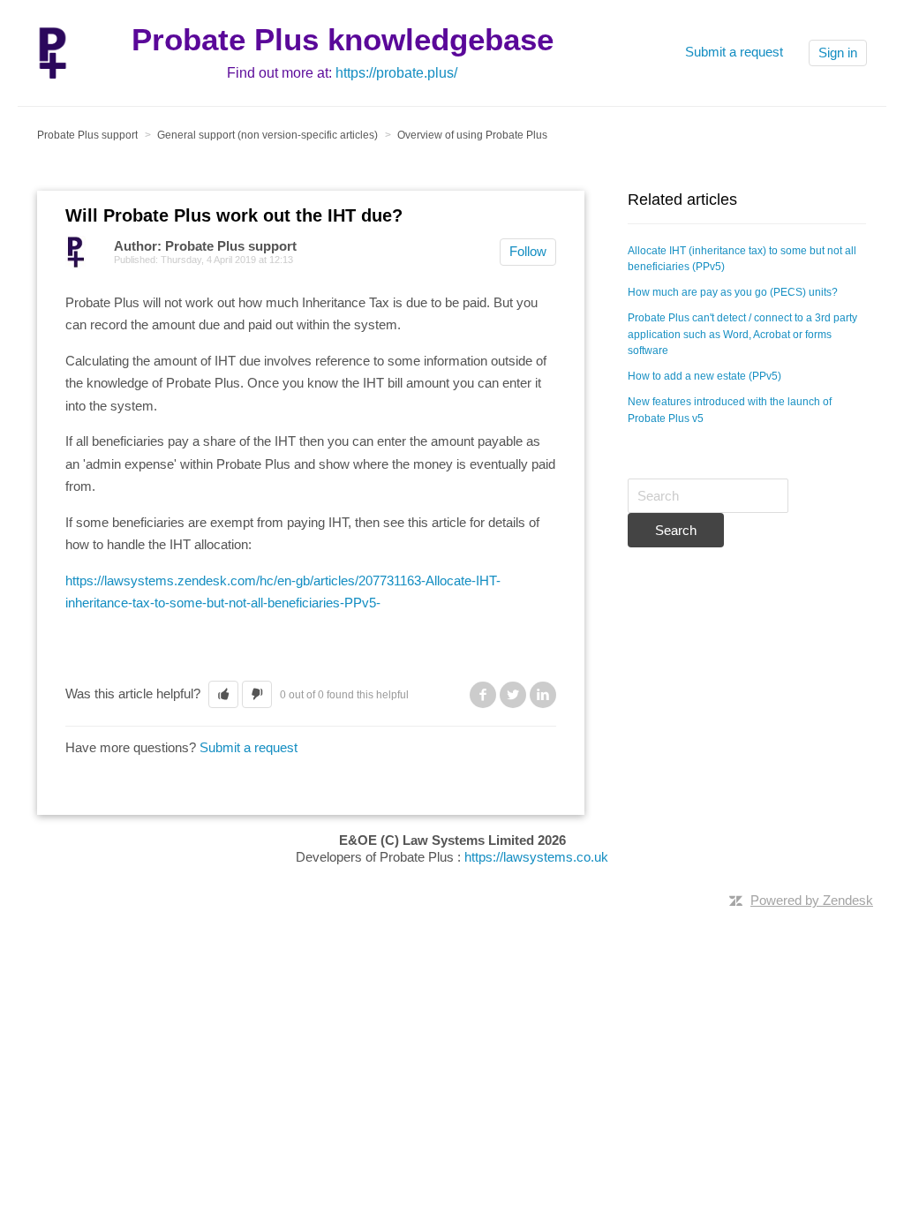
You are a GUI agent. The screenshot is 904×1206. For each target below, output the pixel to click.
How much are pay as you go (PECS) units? (733, 292)
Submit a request (734, 51)
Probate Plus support (87, 135)
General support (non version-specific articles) (267, 135)
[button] (223, 694)
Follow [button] (527, 251)
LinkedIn (543, 695)
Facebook (483, 695)
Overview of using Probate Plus (472, 135)
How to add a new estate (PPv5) (704, 376)
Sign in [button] (837, 52)
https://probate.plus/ (396, 72)
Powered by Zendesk (811, 900)
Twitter (513, 695)
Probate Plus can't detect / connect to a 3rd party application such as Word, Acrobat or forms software (742, 335)
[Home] (52, 51)
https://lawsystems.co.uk (536, 856)
